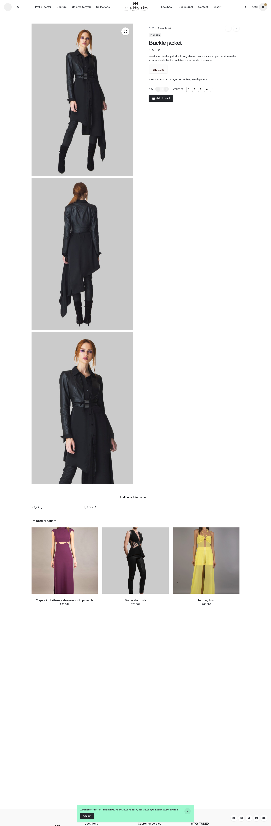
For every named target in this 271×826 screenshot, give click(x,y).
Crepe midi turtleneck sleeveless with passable (64, 600)
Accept (87, 816)
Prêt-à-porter (198, 79)
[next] (236, 28)
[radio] (188, 89)
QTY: (151, 89)
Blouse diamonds (135, 600)
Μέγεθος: (178, 89)
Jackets (186, 79)
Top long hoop (206, 600)
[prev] (228, 28)
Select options (64, 607)
